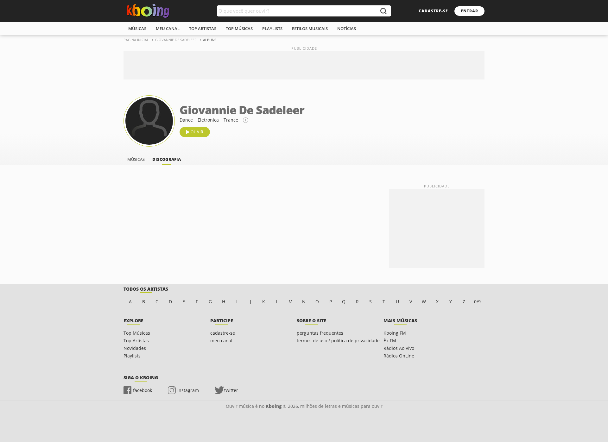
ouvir (197, 132)
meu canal (168, 28)
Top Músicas (137, 333)
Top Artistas (136, 341)
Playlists (132, 356)
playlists (272, 28)
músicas (137, 28)
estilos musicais (310, 28)
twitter (231, 390)
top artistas (202, 28)
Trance (231, 120)
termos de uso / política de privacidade (338, 341)
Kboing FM (394, 333)
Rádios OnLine (398, 356)
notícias (346, 28)
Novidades (135, 348)
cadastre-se (433, 11)
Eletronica (208, 120)
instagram (188, 390)
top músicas (239, 28)
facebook (142, 390)
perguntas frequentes (320, 333)
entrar (469, 11)
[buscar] (383, 10)
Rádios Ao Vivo (398, 348)
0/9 (477, 302)
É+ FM (389, 341)
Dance (186, 120)
